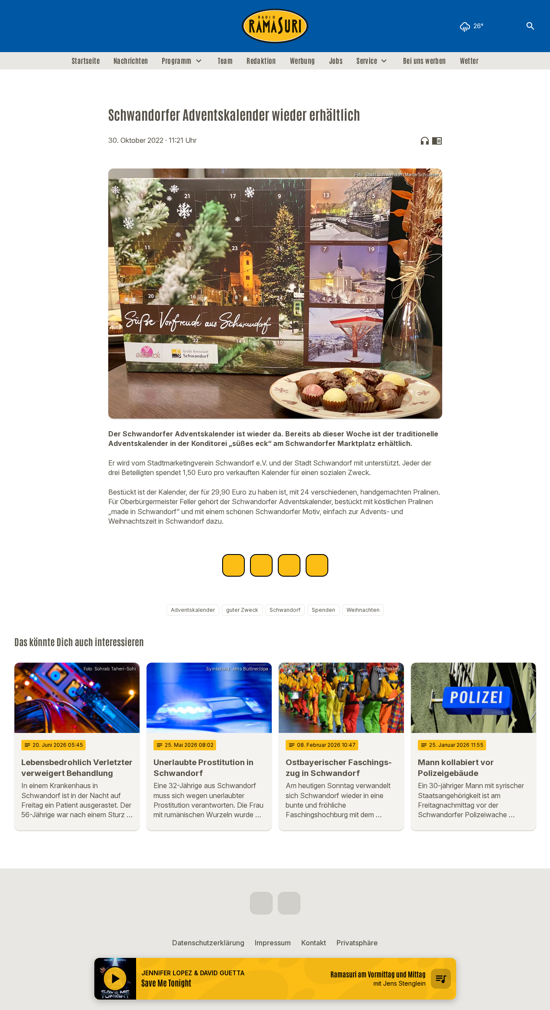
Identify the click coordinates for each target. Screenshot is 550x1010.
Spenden (323, 610)
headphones (425, 140)
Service (367, 61)
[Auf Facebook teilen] (233, 565)
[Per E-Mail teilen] (317, 565)
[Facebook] (23, 26)
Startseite (86, 61)
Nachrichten (130, 61)
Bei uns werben (424, 61)
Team (225, 61)
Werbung (302, 61)
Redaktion (261, 61)
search (530, 26)
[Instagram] (40, 26)
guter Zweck (242, 610)
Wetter (469, 61)
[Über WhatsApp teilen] (289, 565)
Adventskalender (193, 610)
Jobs (336, 61)
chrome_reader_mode (437, 140)
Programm (176, 61)
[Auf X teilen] (261, 565)
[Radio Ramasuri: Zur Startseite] (275, 26)
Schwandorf (285, 610)
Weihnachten (363, 610)
